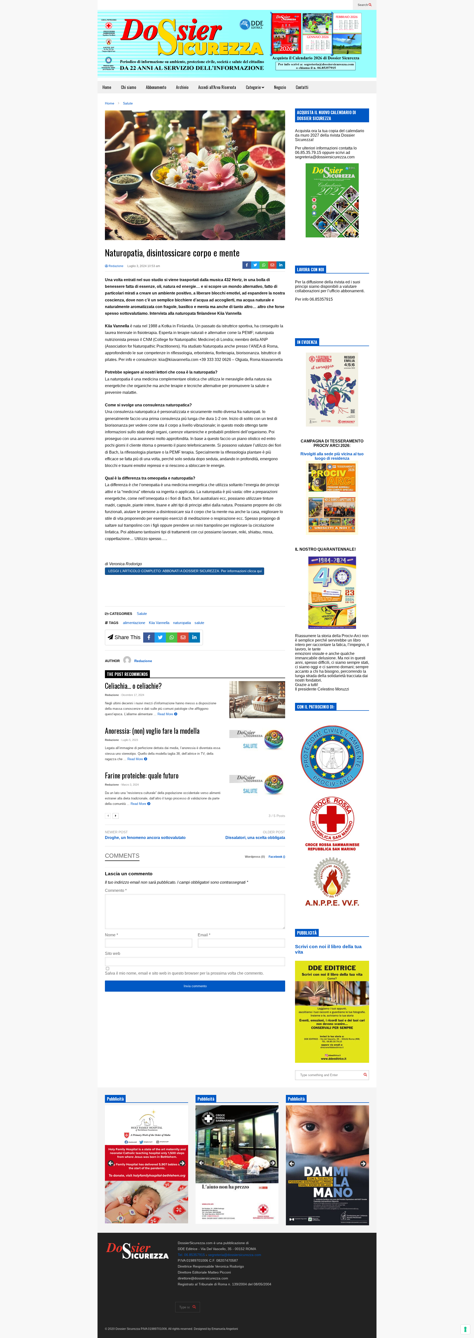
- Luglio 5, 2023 (129, 739)
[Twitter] (255, 265)
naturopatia (182, 623)
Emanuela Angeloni (225, 1329)
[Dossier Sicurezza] (237, 45)
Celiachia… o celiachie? (133, 686)
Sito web (112, 953)
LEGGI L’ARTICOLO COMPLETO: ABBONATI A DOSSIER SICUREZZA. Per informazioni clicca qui (184, 571)
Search (363, 5)
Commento (116, 890)
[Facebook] (246, 265)
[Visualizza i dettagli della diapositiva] (146, 1164)
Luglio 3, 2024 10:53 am (143, 266)
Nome (111, 935)
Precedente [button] (111, 1163)
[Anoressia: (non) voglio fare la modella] (257, 744)
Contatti (302, 87)
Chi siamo (128, 87)
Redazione (115, 266)
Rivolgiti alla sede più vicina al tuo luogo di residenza (332, 456)
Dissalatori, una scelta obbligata (255, 838)
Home (106, 87)
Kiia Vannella (159, 623)
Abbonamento (156, 87)
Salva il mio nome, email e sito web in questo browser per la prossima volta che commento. (184, 973)
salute (199, 623)
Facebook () (277, 856)
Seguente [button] (182, 1163)
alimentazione (134, 623)
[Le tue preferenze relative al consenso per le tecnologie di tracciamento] (465, 1329)
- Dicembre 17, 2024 (132, 694)
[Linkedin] (280, 265)
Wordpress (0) (255, 856)
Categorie (254, 87)
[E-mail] (272, 265)
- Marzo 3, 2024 (129, 784)
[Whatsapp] (263, 265)
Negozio (280, 87)
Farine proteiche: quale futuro (141, 775)
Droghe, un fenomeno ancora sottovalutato (145, 838)
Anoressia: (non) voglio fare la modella (152, 731)
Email (204, 935)
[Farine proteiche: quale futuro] (257, 789)
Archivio (182, 87)
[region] (146, 1164)
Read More (166, 714)
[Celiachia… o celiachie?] (257, 699)
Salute (142, 613)
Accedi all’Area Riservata (217, 87)
